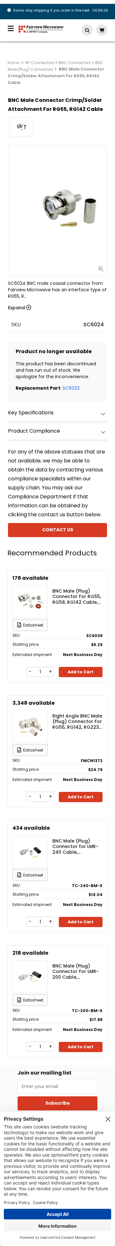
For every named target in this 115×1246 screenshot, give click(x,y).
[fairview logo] (41, 28)
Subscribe (57, 1103)
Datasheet (33, 625)
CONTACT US (57, 530)
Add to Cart (81, 672)
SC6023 (71, 388)
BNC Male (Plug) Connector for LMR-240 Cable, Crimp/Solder (75, 846)
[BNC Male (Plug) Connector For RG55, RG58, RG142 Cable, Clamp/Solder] (30, 601)
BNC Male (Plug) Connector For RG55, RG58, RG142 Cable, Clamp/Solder (76, 596)
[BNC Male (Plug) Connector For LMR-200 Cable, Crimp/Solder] (30, 976)
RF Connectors (40, 62)
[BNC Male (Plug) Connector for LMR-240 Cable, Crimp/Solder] (30, 851)
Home (13, 62)
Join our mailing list (45, 1073)
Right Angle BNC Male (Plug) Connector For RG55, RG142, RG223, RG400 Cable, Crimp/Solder (77, 721)
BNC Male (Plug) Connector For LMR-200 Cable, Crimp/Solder (75, 971)
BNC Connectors (74, 62)
